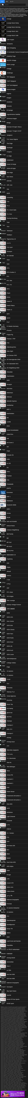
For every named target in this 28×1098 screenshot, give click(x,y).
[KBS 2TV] (3, 729)
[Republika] (3, 945)
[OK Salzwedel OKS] (3, 364)
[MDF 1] (3, 409)
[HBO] (3, 937)
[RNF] (3, 787)
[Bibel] (3, 854)
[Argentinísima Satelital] (3, 114)
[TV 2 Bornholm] (3, 758)
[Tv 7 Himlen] (3, 833)
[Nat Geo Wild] (3, 974)
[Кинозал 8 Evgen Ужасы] (3, 127)
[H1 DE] (3, 463)
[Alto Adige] (3, 172)
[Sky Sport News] (3, 991)
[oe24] (3, 808)
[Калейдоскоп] (3, 924)
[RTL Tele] (3, 280)
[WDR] (3, 193)
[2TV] (3, 916)
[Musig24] (3, 384)
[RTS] (3, 268)
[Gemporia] (3, 44)
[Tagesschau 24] (3, 239)
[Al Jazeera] (3, 671)
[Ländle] (3, 422)
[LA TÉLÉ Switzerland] (3, 949)
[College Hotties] (3, 663)
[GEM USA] (3, 617)
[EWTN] (3, 488)
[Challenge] (3, 73)
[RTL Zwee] (3, 592)
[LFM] (3, 879)
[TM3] (3, 222)
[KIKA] (3, 426)
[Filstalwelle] (3, 484)
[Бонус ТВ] (3, 929)
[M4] (3, 418)
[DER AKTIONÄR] (3, 521)
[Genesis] (3, 106)
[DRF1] (3, 509)
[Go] (3, 467)
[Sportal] (3, 995)
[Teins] (3, 771)
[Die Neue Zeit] (3, 845)
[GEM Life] (3, 646)
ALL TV (11, 1)
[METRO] (3, 717)
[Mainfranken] (3, 413)
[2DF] (3, 588)
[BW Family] (3, 534)
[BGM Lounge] (3, 64)
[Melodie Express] (3, 401)
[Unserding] (3, 197)
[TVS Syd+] (3, 247)
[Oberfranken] (3, 376)
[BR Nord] (3, 546)
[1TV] (3, 746)
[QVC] (3, 314)
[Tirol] (3, 226)
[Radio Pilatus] (3, 305)
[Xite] (3, 189)
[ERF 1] (3, 496)
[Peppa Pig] (3, 334)
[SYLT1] (3, 243)
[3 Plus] (3, 584)
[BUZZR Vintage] (3, 60)
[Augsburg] (3, 559)
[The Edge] (3, 143)
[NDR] (3, 380)
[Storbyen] (3, 251)
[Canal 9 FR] (3, 883)
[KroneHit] (3, 821)
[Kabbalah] (3, 953)
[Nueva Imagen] (3, 89)
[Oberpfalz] (3, 372)
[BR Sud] (3, 542)
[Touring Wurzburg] (3, 218)
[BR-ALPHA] (3, 550)
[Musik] (3, 517)
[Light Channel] (3, 816)
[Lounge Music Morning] (3, 27)
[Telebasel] (3, 231)
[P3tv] (3, 343)
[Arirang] (3, 737)
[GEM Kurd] (3, 650)
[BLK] (3, 850)
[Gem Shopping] (3, 48)
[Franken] (3, 476)
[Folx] (3, 480)
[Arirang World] (3, 958)
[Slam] (3, 260)
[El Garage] (3, 110)
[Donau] (3, 513)
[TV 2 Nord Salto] (3, 210)
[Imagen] (3, 98)
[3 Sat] (3, 580)
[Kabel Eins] (3, 434)
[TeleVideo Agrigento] (3, 750)
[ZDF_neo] (3, 185)
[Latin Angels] (3, 39)
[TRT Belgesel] (3, 77)
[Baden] (3, 858)
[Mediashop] (3, 405)
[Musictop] (3, 700)
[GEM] (3, 613)
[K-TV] (3, 825)
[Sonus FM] (3, 775)
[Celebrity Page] (3, 56)
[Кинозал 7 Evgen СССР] (3, 131)
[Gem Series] (3, 621)
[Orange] (3, 19)
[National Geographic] (3, 899)
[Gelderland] (3, 160)
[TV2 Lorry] (3, 754)
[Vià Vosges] (3, 596)
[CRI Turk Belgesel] (3, 85)
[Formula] (3, 904)
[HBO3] (3, 933)
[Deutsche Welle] (3, 505)
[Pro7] (3, 322)
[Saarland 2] (3, 779)
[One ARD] (3, 804)
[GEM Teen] (3, 634)
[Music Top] (3, 704)
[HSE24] (3, 829)
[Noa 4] (3, 966)
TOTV (2, 1)
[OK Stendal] (3, 256)
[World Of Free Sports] (3, 999)
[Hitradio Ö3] (3, 455)
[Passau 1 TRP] (3, 339)
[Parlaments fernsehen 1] (3, 800)
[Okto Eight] (3, 351)
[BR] (3, 538)
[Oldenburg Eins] (3, 347)
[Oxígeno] (3, 152)
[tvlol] (13, 1096)
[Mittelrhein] (3, 393)
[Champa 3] (3, 733)
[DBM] (3, 870)
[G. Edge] (3, 156)
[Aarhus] (3, 575)
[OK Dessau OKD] (3, 355)
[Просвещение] (3, 920)
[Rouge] (3, 875)
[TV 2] (3, 206)
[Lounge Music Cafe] (3, 35)
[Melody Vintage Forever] (3, 604)
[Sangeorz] (3, 135)
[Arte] (3, 563)
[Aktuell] (3, 571)
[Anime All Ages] (3, 168)
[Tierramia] (3, 688)
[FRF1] (3, 472)
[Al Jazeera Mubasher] (3, 908)
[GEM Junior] (3, 654)
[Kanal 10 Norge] (3, 164)
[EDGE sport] (3, 1003)
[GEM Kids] (3, 625)
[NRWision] (3, 812)
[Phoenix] (3, 330)
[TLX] (3, 683)
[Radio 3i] (3, 301)
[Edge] (3, 667)
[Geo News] (3, 177)
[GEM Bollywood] (3, 659)
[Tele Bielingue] (3, 767)
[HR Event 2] (3, 442)
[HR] (3, 447)
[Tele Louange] (3, 600)
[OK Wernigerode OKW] (3, 359)
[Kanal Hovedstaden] (3, 430)
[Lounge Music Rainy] (3, 23)
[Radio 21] (3, 310)
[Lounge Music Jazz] (3, 31)
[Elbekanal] (3, 501)
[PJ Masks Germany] (3, 326)
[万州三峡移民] (3, 609)
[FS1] (3, 837)
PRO (7, 1)
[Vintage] (3, 69)
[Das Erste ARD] (3, 862)
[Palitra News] (3, 891)
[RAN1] (3, 297)
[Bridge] (3, 123)
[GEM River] (3, 642)
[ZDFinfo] (3, 181)
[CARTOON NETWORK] (3, 941)
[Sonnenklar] (3, 962)
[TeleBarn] (3, 235)
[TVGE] (3, 679)
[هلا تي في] (3, 895)
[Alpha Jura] (3, 887)
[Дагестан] (3, 713)
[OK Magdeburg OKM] (3, 368)
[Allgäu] (3, 567)
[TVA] (3, 202)
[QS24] (3, 318)
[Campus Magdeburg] (3, 530)
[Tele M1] (3, 762)
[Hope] (3, 451)
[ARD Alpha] (3, 866)
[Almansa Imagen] (3, 118)
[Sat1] (3, 264)
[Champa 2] (3, 725)
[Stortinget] (3, 147)
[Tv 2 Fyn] (3, 214)
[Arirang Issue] (3, 742)
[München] (3, 388)
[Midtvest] (3, 397)
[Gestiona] (3, 102)
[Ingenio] (3, 93)
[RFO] (3, 289)
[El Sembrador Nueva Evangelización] (3, 52)
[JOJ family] (3, 708)
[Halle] (3, 459)
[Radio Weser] (3, 791)
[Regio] (3, 293)
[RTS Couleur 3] (3, 272)
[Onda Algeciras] (3, 696)
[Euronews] (3, 492)
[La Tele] (3, 970)
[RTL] (3, 276)
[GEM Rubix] (3, 638)
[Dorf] (3, 841)
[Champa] (3, 721)
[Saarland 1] (3, 783)
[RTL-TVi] (3, 285)
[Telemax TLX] (3, 692)
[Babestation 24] (3, 555)
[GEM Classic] (3, 629)
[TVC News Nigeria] (3, 139)
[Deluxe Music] (3, 526)
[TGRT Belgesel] (3, 81)
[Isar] (3, 438)
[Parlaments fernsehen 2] (3, 796)
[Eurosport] (3, 987)
